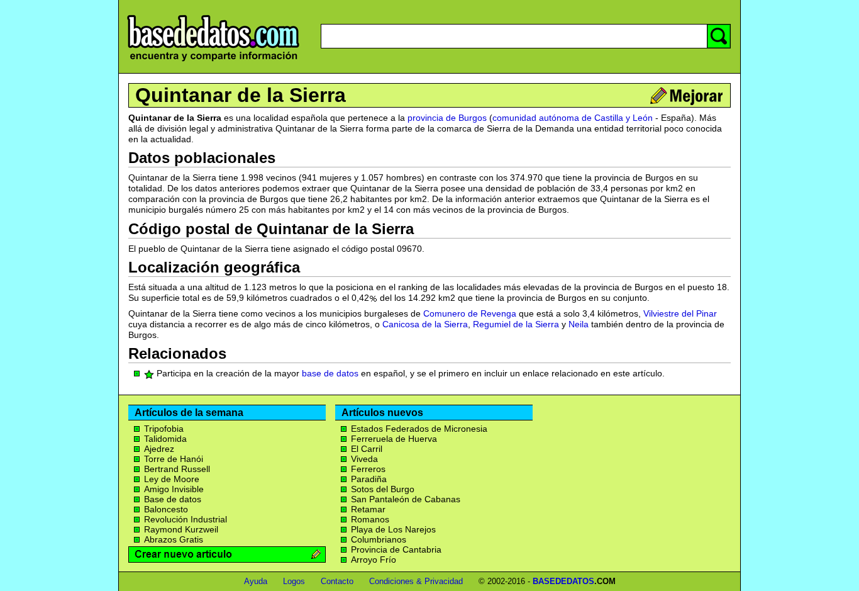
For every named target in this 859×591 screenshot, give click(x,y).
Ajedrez (159, 449)
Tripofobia (164, 429)
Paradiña (369, 479)
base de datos (330, 373)
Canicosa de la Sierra (425, 324)
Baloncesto (166, 509)
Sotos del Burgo (382, 489)
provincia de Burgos (447, 118)
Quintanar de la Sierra (240, 95)
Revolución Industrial (185, 519)
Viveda (364, 459)
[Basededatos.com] (213, 61)
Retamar (368, 509)
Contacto (337, 581)
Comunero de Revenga (469, 313)
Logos (294, 581)
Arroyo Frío (373, 559)
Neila (578, 324)
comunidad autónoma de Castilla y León (572, 118)
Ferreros (368, 469)
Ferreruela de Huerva (394, 439)
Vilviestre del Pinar (680, 313)
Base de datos (172, 499)
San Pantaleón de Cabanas (405, 499)
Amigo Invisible (174, 489)
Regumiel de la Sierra (516, 324)
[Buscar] (718, 36)
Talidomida (165, 439)
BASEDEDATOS (563, 581)
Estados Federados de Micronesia (419, 429)
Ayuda (255, 581)
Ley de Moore (171, 479)
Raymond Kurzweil (181, 529)
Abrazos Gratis (173, 539)
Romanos (370, 519)
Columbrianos (378, 539)
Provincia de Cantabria (396, 549)
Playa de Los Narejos (393, 529)
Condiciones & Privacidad (416, 581)
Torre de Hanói (173, 459)
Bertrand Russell (177, 469)
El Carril (366, 449)
